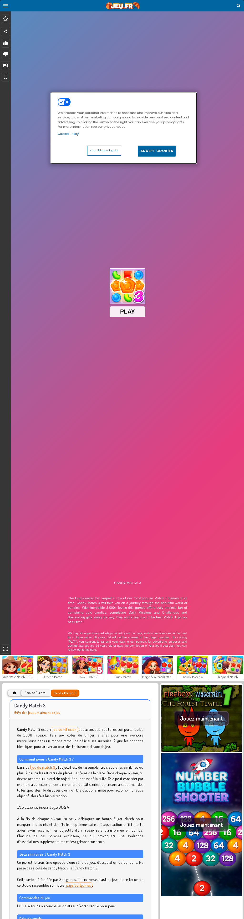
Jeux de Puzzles (35, 692)
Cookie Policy (68, 134)
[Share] (5, 31)
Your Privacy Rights (104, 150)
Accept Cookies (156, 150)
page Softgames (78, 885)
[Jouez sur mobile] (5, 77)
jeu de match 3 (43, 767)
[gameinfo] (5, 66)
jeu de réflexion (65, 729)
